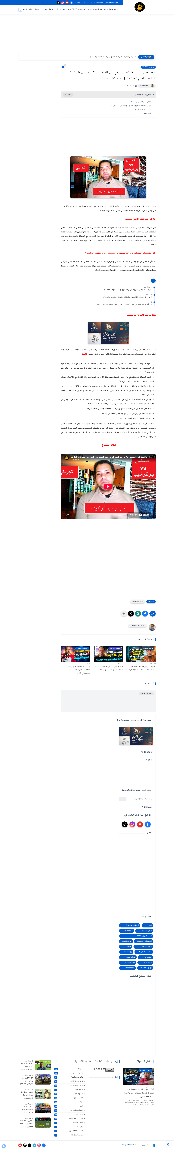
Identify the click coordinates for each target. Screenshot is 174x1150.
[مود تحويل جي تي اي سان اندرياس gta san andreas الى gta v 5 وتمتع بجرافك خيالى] (43, 1079)
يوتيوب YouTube (79, 10)
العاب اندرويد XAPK (144, 936)
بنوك (25, 10)
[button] (145, 614)
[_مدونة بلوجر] (27, 2)
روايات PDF (127, 952)
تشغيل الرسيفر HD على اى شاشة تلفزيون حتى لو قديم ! (26, 1067)
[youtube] (67, 2)
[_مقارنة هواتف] (45, 2)
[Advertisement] (87, 35)
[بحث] (20, 9)
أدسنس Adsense (95, 10)
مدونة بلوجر (147, 963)
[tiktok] (58, 2)
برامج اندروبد (126, 941)
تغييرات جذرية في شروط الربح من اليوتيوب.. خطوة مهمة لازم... (127, 290)
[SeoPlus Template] (154, 1145)
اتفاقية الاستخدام (97, 2)
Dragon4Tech (144, 86)
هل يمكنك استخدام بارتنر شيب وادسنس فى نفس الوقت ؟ (129, 106)
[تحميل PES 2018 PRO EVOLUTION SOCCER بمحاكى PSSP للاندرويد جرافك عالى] (43, 1123)
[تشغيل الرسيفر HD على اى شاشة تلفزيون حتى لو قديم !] (43, 1065)
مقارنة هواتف (130, 963)
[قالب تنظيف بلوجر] (18, 2)
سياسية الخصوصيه (113, 2)
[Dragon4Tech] (139, 7)
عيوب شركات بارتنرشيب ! (141, 109)
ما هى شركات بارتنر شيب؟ (141, 102)
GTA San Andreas (128, 968)
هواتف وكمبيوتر (54, 10)
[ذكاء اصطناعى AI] (23, 2)
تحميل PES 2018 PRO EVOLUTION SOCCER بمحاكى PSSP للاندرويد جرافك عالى (26, 1124)
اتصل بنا (77, 2)
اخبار (150, 925)
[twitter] (25, 1145)
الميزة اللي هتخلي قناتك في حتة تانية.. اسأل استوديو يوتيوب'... (127, 297)
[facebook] (71, 2)
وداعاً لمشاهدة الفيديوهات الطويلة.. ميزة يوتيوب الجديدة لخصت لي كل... (123, 305)
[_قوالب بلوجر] (32, 2)
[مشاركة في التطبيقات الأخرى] (124, 614)
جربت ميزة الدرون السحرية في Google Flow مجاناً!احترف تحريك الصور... (108, 57)
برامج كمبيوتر (147, 947)
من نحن (85, 2)
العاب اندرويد (128, 931)
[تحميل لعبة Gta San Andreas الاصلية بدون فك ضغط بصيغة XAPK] (43, 1094)
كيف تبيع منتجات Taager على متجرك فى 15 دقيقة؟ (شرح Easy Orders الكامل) (139, 1093)
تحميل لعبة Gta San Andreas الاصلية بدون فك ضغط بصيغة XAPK (27, 1096)
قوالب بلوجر (130, 957)
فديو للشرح (146, 113)
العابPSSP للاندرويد (144, 941)
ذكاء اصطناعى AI (36, 10)
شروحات (148, 957)
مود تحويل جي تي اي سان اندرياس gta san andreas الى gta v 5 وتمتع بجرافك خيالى (26, 1081)
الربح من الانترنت (145, 931)
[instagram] (62, 2)
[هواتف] (54, 2)
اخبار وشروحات (113, 10)
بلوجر (68, 10)
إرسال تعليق (146, 694)
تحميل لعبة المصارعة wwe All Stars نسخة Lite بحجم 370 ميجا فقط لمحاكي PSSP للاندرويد (27, 1110)
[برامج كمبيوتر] (40, 2)
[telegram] (34, 1145)
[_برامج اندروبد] (49, 2)
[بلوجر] (36, 2)
